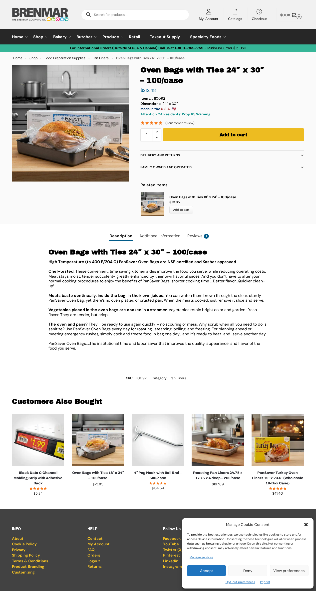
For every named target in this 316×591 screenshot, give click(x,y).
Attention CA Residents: (160, 114)
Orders (93, 555)
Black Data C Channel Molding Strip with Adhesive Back (37, 478)
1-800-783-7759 (189, 48)
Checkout (259, 18)
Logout (93, 561)
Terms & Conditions (30, 561)
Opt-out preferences (240, 582)
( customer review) (180, 123)
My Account (208, 18)
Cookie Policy (24, 544)
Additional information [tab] (159, 235)
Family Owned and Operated (166, 167)
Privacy (18, 549)
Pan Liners (100, 58)
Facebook (172, 538)
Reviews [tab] (197, 235)
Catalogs (235, 18)
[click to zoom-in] (70, 123)
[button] (306, 524)
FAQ (91, 549)
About (17, 538)
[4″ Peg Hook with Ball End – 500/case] (158, 440)
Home (17, 58)
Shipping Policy (26, 555)
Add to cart (233, 134)
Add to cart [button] (38, 504)
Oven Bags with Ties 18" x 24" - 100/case (202, 197)
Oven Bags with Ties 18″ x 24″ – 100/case (98, 475)
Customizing (23, 572)
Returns (94, 566)
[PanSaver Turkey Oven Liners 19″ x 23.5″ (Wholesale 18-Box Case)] (278, 440)
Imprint (265, 582)
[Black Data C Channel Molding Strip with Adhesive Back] (38, 440)
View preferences (289, 570)
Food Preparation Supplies (64, 58)
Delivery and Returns (160, 155)
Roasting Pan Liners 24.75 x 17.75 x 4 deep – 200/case (218, 475)
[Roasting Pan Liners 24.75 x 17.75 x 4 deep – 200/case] (218, 440)
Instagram (172, 566)
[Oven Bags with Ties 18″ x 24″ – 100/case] (98, 440)
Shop (33, 58)
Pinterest (171, 555)
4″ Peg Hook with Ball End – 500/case (158, 475)
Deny (247, 570)
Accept (206, 570)
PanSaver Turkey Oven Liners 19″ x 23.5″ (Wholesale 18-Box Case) (277, 478)
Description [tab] (120, 235)
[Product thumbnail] (154, 204)
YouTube (171, 544)
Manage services (201, 557)
